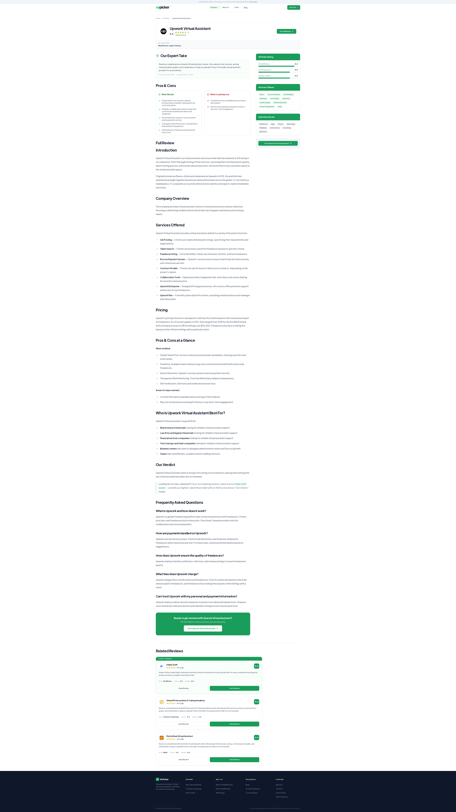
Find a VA (292, 7)
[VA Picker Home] (163, 7)
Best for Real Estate (223, 789)
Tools (236, 7)
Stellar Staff (171, 664)
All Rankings (220, 793)
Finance (280, 124)
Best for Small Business (224, 785)
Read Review (184, 688)
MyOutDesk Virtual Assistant (179, 736)
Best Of (226, 7)
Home (158, 18)
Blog (245, 8)
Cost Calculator (252, 793)
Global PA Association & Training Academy (185, 700)
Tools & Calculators (253, 789)
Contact (279, 789)
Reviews (214, 7)
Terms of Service (282, 797)
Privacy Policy (281, 793)
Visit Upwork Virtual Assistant (201, 628)
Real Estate (264, 124)
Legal (273, 124)
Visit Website (285, 31)
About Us (279, 785)
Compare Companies (194, 789)
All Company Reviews (193, 785)
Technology (291, 124)
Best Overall (190, 793)
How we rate (253, 1)
